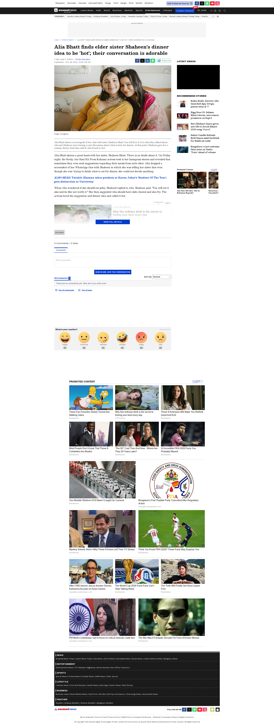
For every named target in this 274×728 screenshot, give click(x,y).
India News (98, 659)
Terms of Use (100, 717)
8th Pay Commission (116, 694)
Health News (92, 685)
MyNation (149, 3)
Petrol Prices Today (159, 16)
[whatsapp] (207, 3)
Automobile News (150, 694)
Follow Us (166, 61)
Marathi (139, 3)
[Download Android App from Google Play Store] (212, 710)
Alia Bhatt (59, 232)
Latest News (86, 10)
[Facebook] (197, 3)
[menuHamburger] (219, 11)
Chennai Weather (88, 703)
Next (217, 16)
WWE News (100, 676)
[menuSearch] (224, 11)
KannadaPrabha (95, 3)
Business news (62, 694)
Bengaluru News (171, 659)
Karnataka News (123, 659)
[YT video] (212, 3)
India (98, 10)
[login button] (216, 11)
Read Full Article (113, 222)
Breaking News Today (65, 659)
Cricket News (74, 676)
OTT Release (80, 668)
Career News (114, 685)
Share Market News (78, 694)
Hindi (131, 3)
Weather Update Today (138, 16)
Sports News (61, 676)
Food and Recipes (78, 685)
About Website (86, 717)
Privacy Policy (113, 717)
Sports (139, 10)
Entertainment (152, 10)
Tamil (115, 3)
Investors (190, 717)
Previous (213, 16)
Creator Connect (184, 11)
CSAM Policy (126, 717)
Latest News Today (83, 659)
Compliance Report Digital (173, 717)
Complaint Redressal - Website (146, 717)
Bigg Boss (91, 668)
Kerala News (137, 659)
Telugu (108, 3)
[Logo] (66, 10)
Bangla (123, 3)
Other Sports (112, 676)
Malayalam (60, 3)
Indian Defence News (153, 659)
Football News (87, 676)
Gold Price (92, 694)
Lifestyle (167, 10)
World (107, 10)
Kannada (82, 3)
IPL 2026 (202, 10)
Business (117, 10)
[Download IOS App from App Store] (217, 710)
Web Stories (127, 685)
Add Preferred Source (178, 3)
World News (109, 659)
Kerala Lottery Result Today (79, 16)
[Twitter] (202, 3)
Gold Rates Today (118, 16)
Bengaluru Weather (105, 703)
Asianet (65, 709)
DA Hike (102, 694)
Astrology (104, 685)
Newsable (71, 3)
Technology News (133, 694)
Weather (59, 703)
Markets (129, 10)
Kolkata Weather (101, 16)
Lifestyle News (62, 685)
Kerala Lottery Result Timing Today (184, 16)
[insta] (217, 3)
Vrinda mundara (82, 59)
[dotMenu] (211, 10)
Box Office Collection (120, 668)
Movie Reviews (103, 668)
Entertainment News (64, 668)
